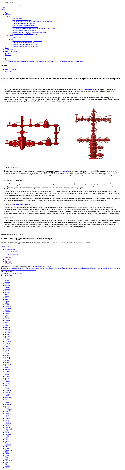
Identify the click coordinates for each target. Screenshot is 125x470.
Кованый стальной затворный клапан (25, 44)
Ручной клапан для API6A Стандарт (24, 34)
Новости (7, 60)
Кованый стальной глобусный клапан (25, 46)
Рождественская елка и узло (21, 20)
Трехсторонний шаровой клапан (25, 270)
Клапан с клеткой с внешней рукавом (25, 27)
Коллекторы (16, 37)
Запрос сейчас (5, 246)
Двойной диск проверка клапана (23, 42)
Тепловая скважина (32, 268)
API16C (11, 35)
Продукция (8, 14)
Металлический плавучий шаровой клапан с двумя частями (32, 21)
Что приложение (6, 275)
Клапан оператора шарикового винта (24, 23)
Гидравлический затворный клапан (24, 30)
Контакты (8, 53)
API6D (11, 39)
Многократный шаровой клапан (50, 268)
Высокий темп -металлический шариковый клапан (79, 268)
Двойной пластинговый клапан (23, 25)
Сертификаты (9, 49)
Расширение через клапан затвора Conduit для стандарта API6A (33, 28)
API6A (11, 16)
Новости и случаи (11, 51)
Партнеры (8, 55)
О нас (6, 48)
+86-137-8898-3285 (11, 251)
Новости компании (11, 69)
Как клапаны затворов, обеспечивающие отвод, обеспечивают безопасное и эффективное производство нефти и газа (44, 61)
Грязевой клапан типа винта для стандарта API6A (29, 32)
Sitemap (48, 266)
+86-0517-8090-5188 (11, 254)
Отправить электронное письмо (11, 273)
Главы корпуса (17, 18)
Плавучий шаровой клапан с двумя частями (27, 41)
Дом (6, 13)
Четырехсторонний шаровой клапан (13, 268)
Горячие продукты (38, 266)
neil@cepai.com (10, 249)
